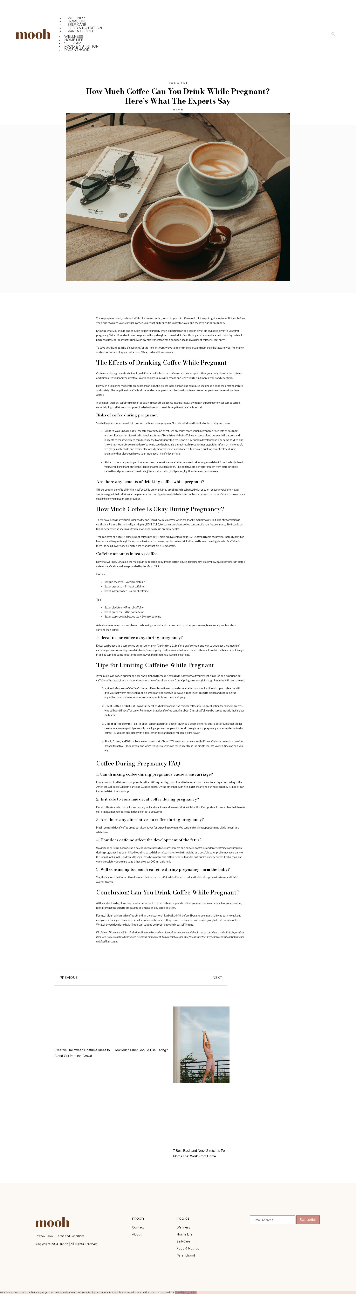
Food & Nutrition (189, 1248)
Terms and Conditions (70, 1236)
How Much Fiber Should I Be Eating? (141, 1050)
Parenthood (80, 31)
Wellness (183, 1227)
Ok (176, 1292)
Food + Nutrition (178, 83)
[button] (333, 34)
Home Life (184, 1234)
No (179, 1292)
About (137, 1234)
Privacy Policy (44, 1236)
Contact (138, 1227)
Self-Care (183, 1241)
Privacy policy (189, 1292)
